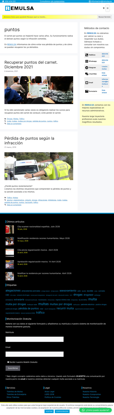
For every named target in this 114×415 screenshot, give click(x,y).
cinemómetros (18, 200)
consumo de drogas (23, 295)
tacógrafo (29, 202)
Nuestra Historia (89, 391)
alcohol (9, 200)
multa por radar (32, 304)
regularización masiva (13, 313)
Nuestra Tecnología (91, 397)
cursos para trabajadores (38, 295)
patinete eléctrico (88, 304)
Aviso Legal (49, 391)
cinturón (28, 200)
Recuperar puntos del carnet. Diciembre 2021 (31, 64)
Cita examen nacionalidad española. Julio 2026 (38, 226)
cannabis (101, 291)
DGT (71, 295)
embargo (97, 295)
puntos (49, 121)
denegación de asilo (51, 295)
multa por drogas (16, 304)
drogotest (88, 295)
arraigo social (54, 291)
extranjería (19, 299)
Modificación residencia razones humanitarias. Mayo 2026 (43, 238)
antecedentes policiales (31, 291)
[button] (95, 410)
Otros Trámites (13, 397)
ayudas (90, 291)
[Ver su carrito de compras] (104, 8)
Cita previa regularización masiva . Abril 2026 (37, 250)
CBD (7, 295)
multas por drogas (25, 121)
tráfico (55, 121)
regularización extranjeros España (84, 309)
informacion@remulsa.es (101, 1)
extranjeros (9, 300)
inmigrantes (74, 300)
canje (95, 291)
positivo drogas (101, 304)
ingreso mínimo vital (63, 300)
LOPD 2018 (49, 394)
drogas (34, 200)
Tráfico (21, 119)
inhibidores (52, 200)
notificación (76, 304)
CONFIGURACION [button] (62, 411)
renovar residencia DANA (28, 313)
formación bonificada (31, 300)
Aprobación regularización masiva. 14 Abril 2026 (39, 262)
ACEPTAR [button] (49, 411)
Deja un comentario (14, 124)
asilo (79, 291)
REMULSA (11, 44)
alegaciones (13, 290)
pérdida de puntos (39, 121)
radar (41, 309)
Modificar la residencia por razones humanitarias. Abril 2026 (44, 273)
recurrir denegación (50, 309)
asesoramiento (68, 290)
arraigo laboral (45, 291)
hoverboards (42, 300)
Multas (15, 119)
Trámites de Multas (15, 391)
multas (14, 121)
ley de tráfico (83, 300)
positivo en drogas (11, 309)
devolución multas (63, 295)
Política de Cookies (53, 397)
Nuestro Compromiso (92, 394)
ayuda (84, 291)
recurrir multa (65, 308)
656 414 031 (10, 1)
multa (9, 121)
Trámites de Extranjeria (16, 394)
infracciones (42, 200)
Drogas (9, 119)
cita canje (13, 295)
